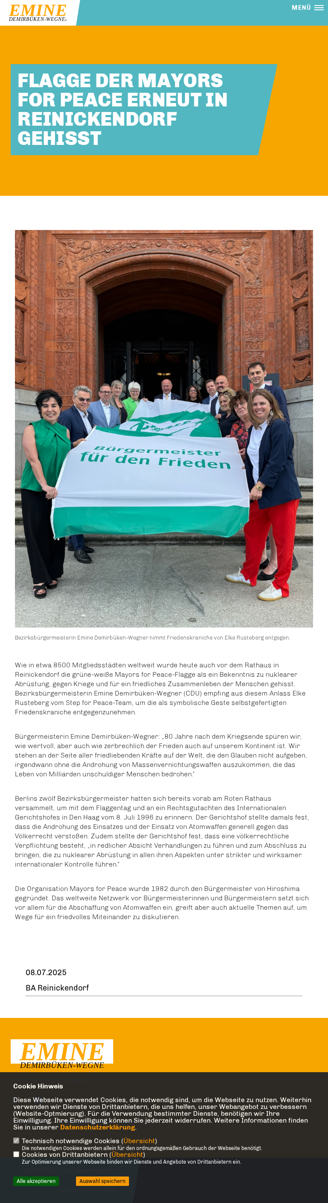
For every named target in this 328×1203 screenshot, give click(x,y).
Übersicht (139, 1141)
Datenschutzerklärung (97, 1127)
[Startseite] (62, 1055)
